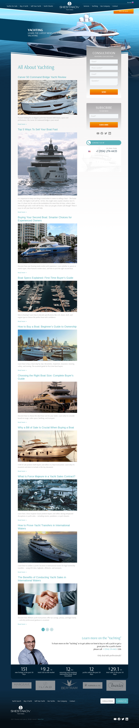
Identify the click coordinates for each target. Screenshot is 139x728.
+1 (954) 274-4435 (106, 151)
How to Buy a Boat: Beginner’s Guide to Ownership (47, 326)
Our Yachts (51, 701)
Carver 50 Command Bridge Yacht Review (42, 77)
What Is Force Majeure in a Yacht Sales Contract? (46, 476)
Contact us (121, 701)
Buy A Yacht (28, 701)
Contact (72, 701)
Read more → (22, 124)
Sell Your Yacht (40, 701)
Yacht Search (16, 701)
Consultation (107, 701)
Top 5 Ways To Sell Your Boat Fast (38, 129)
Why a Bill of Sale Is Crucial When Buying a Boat (46, 427)
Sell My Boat (123, 11)
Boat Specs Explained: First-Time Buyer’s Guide (45, 277)
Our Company (62, 701)
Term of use (40, 719)
